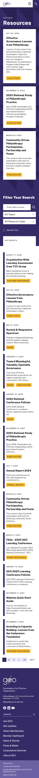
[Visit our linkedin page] (8, 708)
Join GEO (8, 721)
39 (24, 660)
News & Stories (11, 740)
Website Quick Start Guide (18, 599)
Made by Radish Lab (9, 775)
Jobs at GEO (9, 755)
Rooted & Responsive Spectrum (19, 331)
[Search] (34, 207)
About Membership (13, 731)
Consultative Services (14, 750)
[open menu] (30, 3)
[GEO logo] (6, 4)
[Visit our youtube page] (13, 708)
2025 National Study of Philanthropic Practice (19, 99)
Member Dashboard (13, 735)
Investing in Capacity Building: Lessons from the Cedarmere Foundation (20, 631)
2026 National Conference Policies (18, 400)
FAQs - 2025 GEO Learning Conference (19, 541)
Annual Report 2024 (18, 470)
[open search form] (36, 3)
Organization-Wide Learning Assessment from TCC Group (19, 263)
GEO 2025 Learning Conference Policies (18, 573)
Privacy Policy (8, 763)
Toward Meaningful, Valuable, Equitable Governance (18, 365)
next (32, 660)
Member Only (12, 230)
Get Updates (9, 726)
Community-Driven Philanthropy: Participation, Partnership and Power (17, 147)
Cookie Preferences (11, 766)
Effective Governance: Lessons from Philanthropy (19, 41)
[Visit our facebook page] (4, 708)
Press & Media (10, 745)
